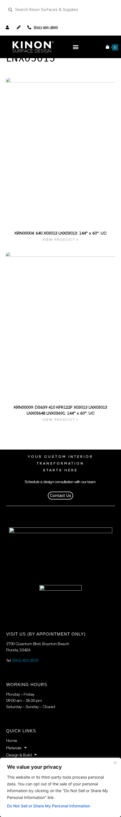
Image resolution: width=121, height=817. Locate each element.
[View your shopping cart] (107, 47)
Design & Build (19, 754)
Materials (14, 747)
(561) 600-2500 (25, 660)
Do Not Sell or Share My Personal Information (48, 805)
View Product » (60, 239)
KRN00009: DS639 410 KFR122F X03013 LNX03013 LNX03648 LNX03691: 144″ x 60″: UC (60, 410)
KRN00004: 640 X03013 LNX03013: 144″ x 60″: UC (61, 233)
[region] (60, 787)
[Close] (115, 762)
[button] (75, 46)
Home (11, 740)
